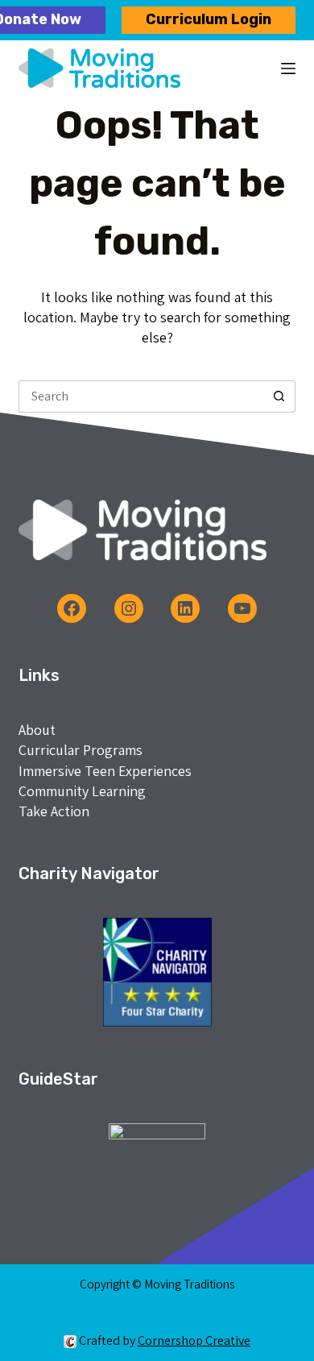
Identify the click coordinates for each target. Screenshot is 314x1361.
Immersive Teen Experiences (105, 770)
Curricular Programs (81, 750)
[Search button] (279, 396)
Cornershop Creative (194, 1340)
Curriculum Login (208, 19)
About (37, 729)
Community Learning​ (82, 791)
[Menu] (288, 68)
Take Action (54, 811)
